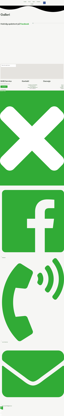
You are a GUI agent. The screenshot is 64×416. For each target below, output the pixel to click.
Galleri (34, 1)
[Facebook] (44, 3)
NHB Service (6, 81)
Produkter (38, 1)
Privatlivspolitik (3, 89)
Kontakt (32, 3)
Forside (25, 1)
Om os (29, 1)
